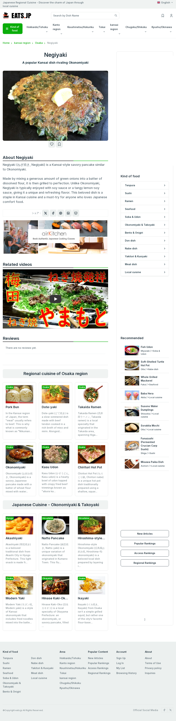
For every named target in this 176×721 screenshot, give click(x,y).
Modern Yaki (15, 598)
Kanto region (67, 663)
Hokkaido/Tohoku (70, 658)
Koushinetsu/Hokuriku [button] (80, 27)
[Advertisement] (145, 306)
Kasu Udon (50, 467)
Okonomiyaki (15, 467)
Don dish (36, 658)
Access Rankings (144, 553)
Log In (120, 663)
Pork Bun (12, 407)
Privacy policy (153, 668)
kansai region (22, 42)
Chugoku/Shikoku (70, 683)
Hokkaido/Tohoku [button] (37, 27)
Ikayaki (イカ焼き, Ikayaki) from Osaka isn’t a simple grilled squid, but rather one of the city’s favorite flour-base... (90, 613)
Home (6, 42)
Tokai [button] (102, 27)
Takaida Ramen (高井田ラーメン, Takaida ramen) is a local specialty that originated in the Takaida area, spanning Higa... (90, 424)
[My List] (59, 144)
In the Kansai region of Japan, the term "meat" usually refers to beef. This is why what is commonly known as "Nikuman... (19, 422)
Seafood (8, 673)
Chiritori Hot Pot (90, 467)
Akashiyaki (14, 538)
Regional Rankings (145, 562)
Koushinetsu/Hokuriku (73, 668)
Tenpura (8, 658)
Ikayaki (83, 598)
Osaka (39, 42)
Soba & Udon (10, 678)
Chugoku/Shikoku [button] (136, 27)
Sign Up (121, 658)
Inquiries (150, 673)
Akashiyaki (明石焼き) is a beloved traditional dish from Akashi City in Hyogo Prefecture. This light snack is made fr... (18, 553)
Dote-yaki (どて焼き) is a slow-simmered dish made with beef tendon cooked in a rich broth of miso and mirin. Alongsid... (55, 422)
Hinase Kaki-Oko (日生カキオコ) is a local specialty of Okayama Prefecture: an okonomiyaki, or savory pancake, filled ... (55, 615)
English (165, 2)
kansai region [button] (114, 27)
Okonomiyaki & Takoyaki (12, 685)
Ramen (7, 668)
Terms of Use (153, 663)
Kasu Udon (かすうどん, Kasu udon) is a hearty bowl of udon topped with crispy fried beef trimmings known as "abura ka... (55, 482)
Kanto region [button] (56, 27)
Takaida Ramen (89, 407)
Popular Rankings (145, 543)
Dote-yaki (49, 407)
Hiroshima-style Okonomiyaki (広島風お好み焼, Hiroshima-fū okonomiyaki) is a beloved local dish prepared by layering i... (91, 555)
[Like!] (51, 144)
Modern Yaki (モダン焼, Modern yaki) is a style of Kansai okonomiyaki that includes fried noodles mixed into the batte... (19, 613)
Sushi (6, 663)
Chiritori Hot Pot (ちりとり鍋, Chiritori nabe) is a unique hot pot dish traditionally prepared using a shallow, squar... (91, 482)
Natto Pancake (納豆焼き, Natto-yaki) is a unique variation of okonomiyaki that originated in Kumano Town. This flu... (55, 553)
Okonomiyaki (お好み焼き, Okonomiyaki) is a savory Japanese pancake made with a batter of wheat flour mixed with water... (19, 482)
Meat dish (37, 673)
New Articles (145, 533)
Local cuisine (39, 678)
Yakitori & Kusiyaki (42, 668)
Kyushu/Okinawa (70, 688)
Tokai (63, 673)
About (148, 658)
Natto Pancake (53, 538)
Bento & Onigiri (12, 691)
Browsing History (126, 673)
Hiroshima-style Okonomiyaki (100, 538)
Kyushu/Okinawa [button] (162, 27)
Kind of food (14, 28)
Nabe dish (37, 663)
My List (120, 668)
